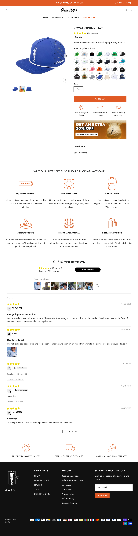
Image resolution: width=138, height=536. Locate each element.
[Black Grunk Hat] (122, 54)
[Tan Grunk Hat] (107, 77)
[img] (13, 304)
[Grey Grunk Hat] (92, 61)
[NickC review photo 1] (12, 352)
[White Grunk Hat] (107, 54)
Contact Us (67, 489)
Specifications (80, 152)
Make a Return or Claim (72, 480)
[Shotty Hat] (77, 69)
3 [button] (69, 431)
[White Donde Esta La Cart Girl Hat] (84, 61)
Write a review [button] (87, 269)
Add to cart (100, 98)
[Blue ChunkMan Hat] (84, 54)
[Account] (126, 10)
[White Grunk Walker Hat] (107, 69)
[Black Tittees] (114, 61)
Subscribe (102, 495)
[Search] (6, 10)
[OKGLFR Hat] (122, 77)
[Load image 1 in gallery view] (40, 55)
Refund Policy (68, 498)
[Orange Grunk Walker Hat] (99, 69)
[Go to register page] (100, 141)
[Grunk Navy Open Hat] (107, 61)
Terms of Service (69, 503)
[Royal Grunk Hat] (99, 77)
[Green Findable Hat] (84, 77)
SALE (36, 489)
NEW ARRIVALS (57, 18)
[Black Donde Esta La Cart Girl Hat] (99, 61)
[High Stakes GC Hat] (77, 61)
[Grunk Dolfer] (69, 10)
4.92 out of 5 (56, 268)
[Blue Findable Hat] (122, 61)
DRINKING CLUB (89, 18)
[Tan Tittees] (84, 69)
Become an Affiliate (70, 475)
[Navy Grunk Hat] (92, 77)
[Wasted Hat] (114, 54)
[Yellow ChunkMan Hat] (77, 54)
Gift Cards (66, 485)
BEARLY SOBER (73, 18)
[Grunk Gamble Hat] (77, 77)
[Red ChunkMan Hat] (92, 54)
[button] (80, 33)
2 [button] (65, 431)
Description (79, 146)
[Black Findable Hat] (114, 69)
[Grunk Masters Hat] (99, 54)
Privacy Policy (68, 494)
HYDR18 (38, 485)
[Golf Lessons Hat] (122, 69)
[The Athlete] (114, 77)
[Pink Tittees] (92, 69)
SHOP (45, 18)
